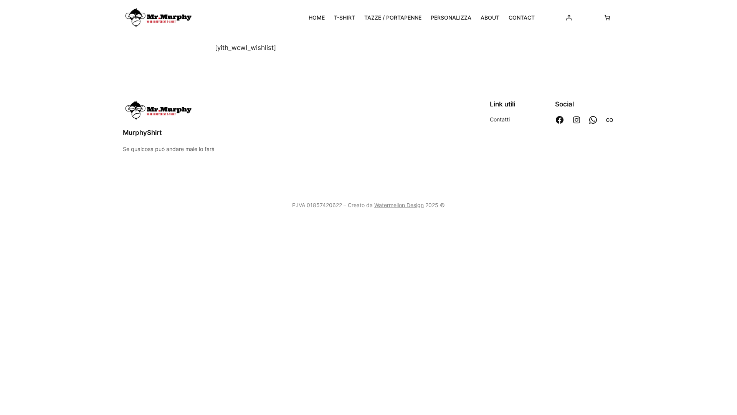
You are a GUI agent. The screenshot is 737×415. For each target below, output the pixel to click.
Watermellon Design (399, 205)
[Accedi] (569, 18)
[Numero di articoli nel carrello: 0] (607, 18)
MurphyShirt (142, 132)
